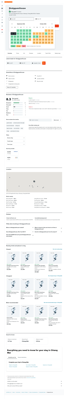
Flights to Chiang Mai (13, 365)
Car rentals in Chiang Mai (31, 365)
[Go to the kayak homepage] (8, 2)
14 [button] (14, 36)
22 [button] (17, 39)
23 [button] (21, 39)
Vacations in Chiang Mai (47, 365)
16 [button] (20, 36)
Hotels (13, 392)
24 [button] (23, 39)
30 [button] (21, 42)
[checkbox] (12, 152)
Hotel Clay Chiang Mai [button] (53, 319)
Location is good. (34, 100)
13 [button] (40, 36)
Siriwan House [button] (24, 319)
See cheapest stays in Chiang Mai (55, 275)
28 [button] (15, 42)
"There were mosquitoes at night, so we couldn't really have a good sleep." (45, 108)
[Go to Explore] (2, 17)
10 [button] (23, 33)
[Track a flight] (2, 20)
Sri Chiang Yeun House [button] (25, 292)
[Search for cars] (2, 11)
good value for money (15, 131)
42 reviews (18, 11)
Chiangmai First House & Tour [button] (13, 265)
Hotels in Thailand (25, 392)
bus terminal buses (10, 125)
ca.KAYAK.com (8, 392)
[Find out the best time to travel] (2, 22)
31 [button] (52, 42)
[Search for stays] (2, 8)
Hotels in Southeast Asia (33, 392)
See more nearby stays (57, 249)
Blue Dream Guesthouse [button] (40, 292)
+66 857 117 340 (12, 15)
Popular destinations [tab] (22, 357)
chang (8, 131)
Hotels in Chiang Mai (13, 366)
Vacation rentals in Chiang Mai (32, 366)
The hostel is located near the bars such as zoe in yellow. (41, 101)
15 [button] (46, 36)
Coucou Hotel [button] (9, 317)
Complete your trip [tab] (12, 357)
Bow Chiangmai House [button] (25, 265)
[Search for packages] (2, 13)
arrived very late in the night (19, 122)
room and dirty (16, 128)
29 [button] (17, 42)
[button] (2, 2)
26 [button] (29, 39)
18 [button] (26, 36)
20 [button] (12, 39)
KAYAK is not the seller (12, 381)
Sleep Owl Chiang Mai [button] (53, 265)
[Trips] (2, 26)
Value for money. (34, 103)
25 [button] (27, 39)
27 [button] (11, 42)
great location (9, 122)
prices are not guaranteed (31, 377)
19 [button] (37, 39)
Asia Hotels (18, 392)
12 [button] (37, 36)
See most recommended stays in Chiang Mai (53, 302)
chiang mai (17, 125)
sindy (22, 128)
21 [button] (14, 39)
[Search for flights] (2, 6)
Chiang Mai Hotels (42, 392)
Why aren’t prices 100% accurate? (14, 385)
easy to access (9, 128)
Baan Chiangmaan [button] (52, 292)
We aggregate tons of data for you (14, 383)
